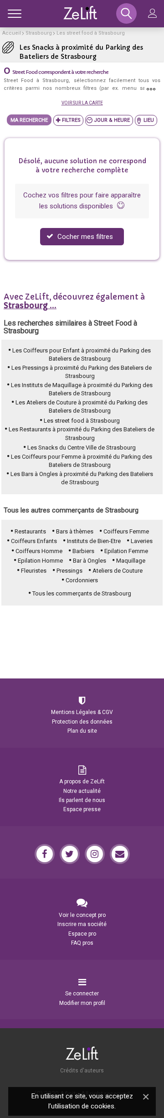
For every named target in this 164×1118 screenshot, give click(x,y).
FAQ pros (82, 943)
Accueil (11, 33)
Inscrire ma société (82, 924)
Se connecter (82, 993)
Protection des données (82, 722)
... (30, 305)
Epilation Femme (126, 551)
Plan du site (82, 731)
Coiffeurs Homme (38, 551)
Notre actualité (82, 791)
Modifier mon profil (82, 1003)
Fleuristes (33, 570)
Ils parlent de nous (82, 800)
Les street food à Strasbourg (90, 33)
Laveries (142, 541)
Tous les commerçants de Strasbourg (81, 593)
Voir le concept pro (82, 915)
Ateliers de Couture (117, 570)
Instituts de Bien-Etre (94, 541)
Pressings (69, 570)
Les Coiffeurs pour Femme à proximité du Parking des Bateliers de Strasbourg (81, 461)
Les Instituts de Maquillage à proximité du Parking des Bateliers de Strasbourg (82, 389)
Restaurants (30, 531)
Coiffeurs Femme (126, 531)
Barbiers (83, 551)
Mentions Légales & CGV (82, 712)
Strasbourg (39, 33)
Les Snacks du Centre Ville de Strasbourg (81, 447)
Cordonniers (82, 580)
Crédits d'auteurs (82, 1070)
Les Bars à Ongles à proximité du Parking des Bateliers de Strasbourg (81, 478)
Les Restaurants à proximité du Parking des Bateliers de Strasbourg (81, 433)
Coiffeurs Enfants (34, 541)
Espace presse (82, 809)
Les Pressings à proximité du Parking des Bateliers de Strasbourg (81, 372)
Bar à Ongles (89, 560)
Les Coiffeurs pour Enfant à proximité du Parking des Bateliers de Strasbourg (81, 354)
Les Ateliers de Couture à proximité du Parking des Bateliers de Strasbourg (81, 406)
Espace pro (82, 934)
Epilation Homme (40, 560)
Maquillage (130, 560)
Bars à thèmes (74, 531)
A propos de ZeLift (82, 781)
